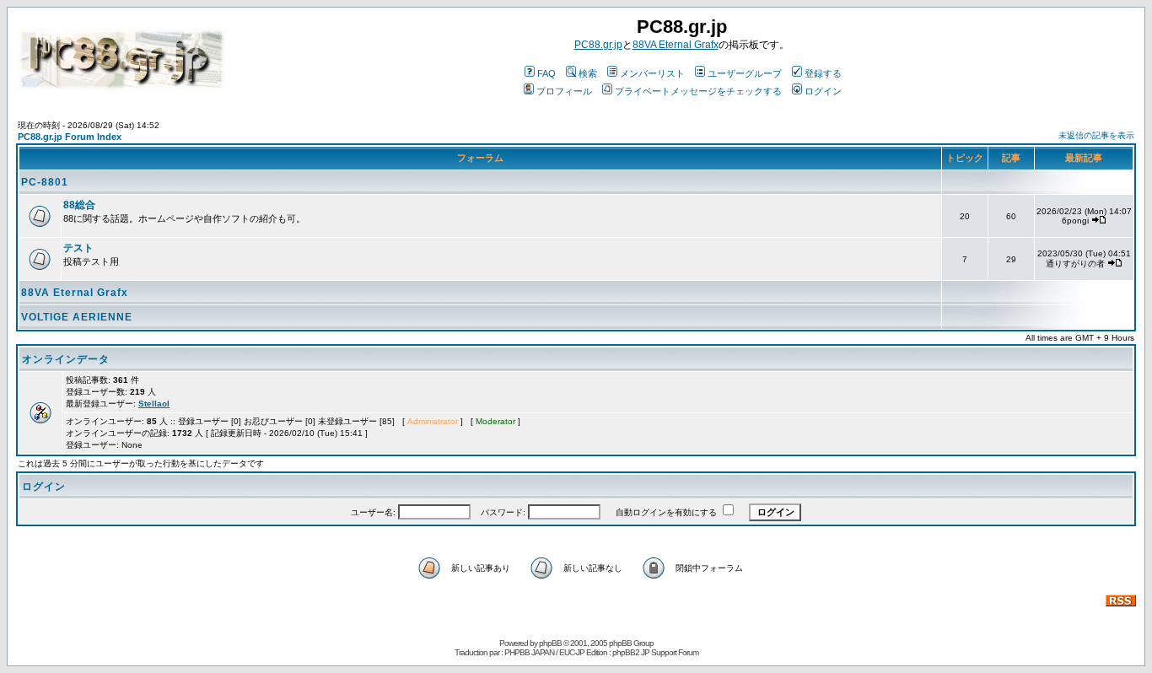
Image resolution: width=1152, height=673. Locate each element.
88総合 (79, 205)
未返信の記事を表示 (1096, 135)
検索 (588, 73)
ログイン (823, 91)
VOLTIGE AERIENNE (76, 317)
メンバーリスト (652, 73)
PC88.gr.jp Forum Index (69, 137)
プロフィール (564, 91)
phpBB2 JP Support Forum (655, 652)
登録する (823, 73)
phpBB (550, 643)
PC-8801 (44, 182)
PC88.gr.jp (598, 45)
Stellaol (154, 403)
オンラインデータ (66, 359)
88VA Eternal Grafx (676, 45)
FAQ (546, 73)
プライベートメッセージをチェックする (698, 91)
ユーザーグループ (745, 73)
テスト (78, 248)
